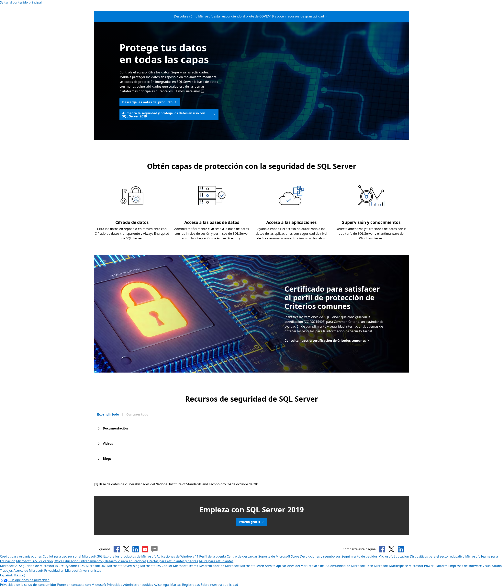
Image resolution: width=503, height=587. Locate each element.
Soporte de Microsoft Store (278, 556)
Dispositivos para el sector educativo (437, 556)
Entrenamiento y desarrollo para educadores (112, 561)
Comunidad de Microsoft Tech (350, 566)
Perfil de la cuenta (212, 556)
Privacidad (114, 584)
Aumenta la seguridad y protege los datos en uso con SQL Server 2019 (163, 114)
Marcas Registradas (185, 584)
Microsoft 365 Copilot (156, 566)
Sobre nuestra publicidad (219, 584)
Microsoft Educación (393, 556)
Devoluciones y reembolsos (320, 556)
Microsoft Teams (185, 566)
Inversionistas (90, 570)
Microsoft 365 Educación (34, 561)
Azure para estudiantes (216, 561)
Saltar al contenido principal (21, 2)
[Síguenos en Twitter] (126, 549)
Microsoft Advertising (123, 566)
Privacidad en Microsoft (62, 570)
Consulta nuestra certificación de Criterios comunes (325, 340)
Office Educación (66, 561)
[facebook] (382, 549)
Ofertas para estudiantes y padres (172, 561)
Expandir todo (108, 414)
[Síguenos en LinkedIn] (135, 549)
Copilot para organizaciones (21, 556)
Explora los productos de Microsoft (129, 556)
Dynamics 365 (74, 566)
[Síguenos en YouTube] (145, 549)
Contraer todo (137, 414)
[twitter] (391, 549)
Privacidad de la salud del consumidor (28, 584)
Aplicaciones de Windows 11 (177, 556)
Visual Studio (492, 566)
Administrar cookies (138, 584)
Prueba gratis (249, 522)
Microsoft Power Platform (428, 566)
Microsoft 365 (92, 556)
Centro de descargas (242, 556)
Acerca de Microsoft (28, 570)
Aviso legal (162, 584)
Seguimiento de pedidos (359, 556)
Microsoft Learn (252, 566)
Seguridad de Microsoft (36, 566)
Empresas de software (465, 566)
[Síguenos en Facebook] (117, 549)
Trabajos (6, 570)
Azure (59, 566)
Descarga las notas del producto (147, 102)
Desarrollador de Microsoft (219, 566)
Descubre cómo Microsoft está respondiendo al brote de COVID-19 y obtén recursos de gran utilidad (249, 16)
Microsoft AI (9, 566)
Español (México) (12, 575)
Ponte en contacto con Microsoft (81, 584)
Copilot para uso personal (62, 556)
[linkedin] (401, 549)
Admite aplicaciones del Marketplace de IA (296, 566)
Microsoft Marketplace (391, 566)
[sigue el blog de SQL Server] (154, 549)
